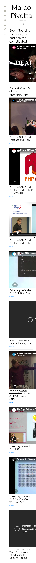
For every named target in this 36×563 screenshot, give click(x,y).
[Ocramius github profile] (14, 33)
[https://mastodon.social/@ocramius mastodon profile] (14, 29)
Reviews (11, 143)
